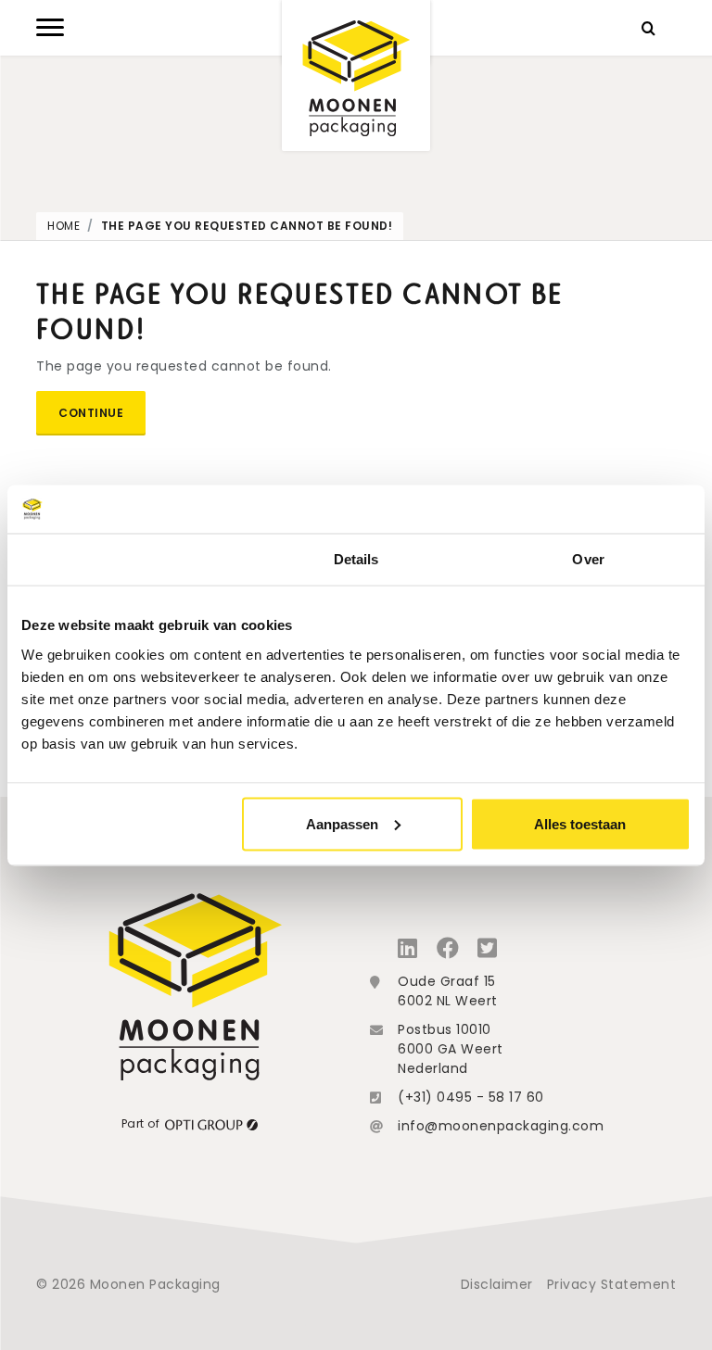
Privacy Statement (612, 1284)
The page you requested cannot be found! (247, 225)
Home (63, 225)
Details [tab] (356, 559)
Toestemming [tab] (124, 559)
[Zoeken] (648, 28)
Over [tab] (588, 559)
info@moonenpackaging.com (501, 1126)
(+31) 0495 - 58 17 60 (471, 1097)
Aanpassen (342, 823)
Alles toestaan (580, 823)
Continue (90, 413)
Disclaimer (497, 1284)
